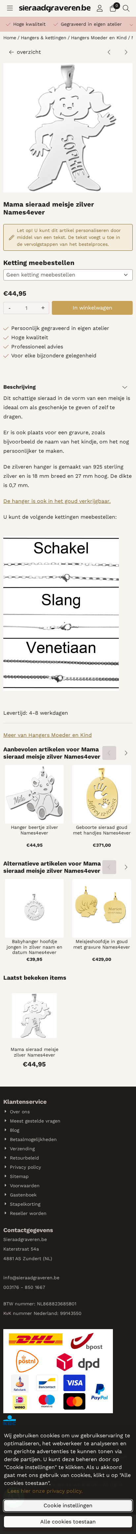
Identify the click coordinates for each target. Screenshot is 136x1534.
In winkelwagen (92, 308)
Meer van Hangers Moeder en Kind (47, 735)
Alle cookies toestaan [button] (68, 1521)
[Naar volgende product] (126, 52)
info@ (10, 1277)
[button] (10, 8)
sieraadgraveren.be (38, 1277)
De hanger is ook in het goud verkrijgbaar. (57, 501)
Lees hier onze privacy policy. (45, 1491)
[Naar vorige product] (109, 52)
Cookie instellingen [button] (68, 1505)
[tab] (68, 387)
